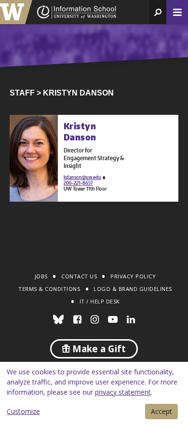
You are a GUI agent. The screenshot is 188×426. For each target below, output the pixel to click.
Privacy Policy (133, 276)
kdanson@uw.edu (82, 177)
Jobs (41, 276)
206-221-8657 (78, 183)
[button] (157, 12)
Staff (22, 93)
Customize (23, 411)
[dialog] (94, 394)
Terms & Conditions (49, 288)
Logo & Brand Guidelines (133, 288)
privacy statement (123, 392)
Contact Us (79, 276)
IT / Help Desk (100, 301)
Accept (161, 411)
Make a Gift (98, 349)
